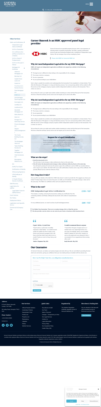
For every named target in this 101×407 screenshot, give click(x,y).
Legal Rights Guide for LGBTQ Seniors (18, 191)
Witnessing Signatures (18, 172)
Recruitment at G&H (47, 307)
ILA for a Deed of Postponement (17, 59)
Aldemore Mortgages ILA (19, 72)
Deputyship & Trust (27, 312)
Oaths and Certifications (16, 42)
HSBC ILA (17, 95)
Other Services (15, 39)
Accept (71, 401)
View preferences (94, 401)
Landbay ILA (18, 104)
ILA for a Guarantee (17, 49)
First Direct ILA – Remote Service (19, 87)
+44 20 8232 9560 (57, 9)
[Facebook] (11, 325)
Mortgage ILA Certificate (16, 68)
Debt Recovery (14, 183)
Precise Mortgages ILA (20, 125)
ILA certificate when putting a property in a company (18, 53)
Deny (82, 401)
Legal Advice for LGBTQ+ (14, 187)
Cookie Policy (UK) (46, 328)
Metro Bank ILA (19, 114)
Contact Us (4, 321)
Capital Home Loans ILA (18, 79)
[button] (98, 389)
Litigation (24, 321)
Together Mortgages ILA (19, 151)
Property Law (25, 317)
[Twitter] (3, 325)
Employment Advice (15, 200)
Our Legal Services (47, 317)
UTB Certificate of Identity (17, 175)
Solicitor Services (26, 326)
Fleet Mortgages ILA (19, 91)
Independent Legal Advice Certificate (17, 45)
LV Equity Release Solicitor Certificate (17, 180)
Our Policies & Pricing (85, 404)
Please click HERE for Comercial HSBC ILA (63, 58)
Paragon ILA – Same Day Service (20, 120)
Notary (24, 323)
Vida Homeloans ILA (19, 156)
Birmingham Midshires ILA (18, 160)
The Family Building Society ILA (19, 137)
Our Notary (13, 198)
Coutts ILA (17, 83)
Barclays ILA (18, 76)
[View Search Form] (43, 9)
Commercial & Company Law (16, 208)
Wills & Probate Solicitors (28, 307)
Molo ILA (17, 117)
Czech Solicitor (14, 195)
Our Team (44, 310)
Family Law (25, 314)
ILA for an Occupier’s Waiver (18, 63)
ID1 (13, 164)
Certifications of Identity (18, 169)
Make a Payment (46, 312)
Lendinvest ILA (19, 107)
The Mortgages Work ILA (19, 142)
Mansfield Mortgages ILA (19, 111)
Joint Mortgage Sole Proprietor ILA (20, 98)
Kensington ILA (19, 102)
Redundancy (25, 319)
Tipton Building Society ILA (19, 147)
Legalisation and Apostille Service (17, 204)
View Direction (86, 315)
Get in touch (37, 290)
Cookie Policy (78, 404)
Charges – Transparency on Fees (50, 314)
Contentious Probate (27, 310)
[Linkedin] (7, 325)
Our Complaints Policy (47, 326)
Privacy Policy (45, 323)
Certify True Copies (17, 166)
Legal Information (46, 321)
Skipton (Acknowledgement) (20, 130)
